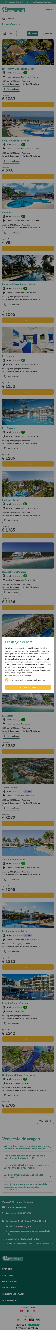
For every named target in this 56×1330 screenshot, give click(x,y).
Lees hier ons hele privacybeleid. (18, 675)
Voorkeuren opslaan (28, 687)
